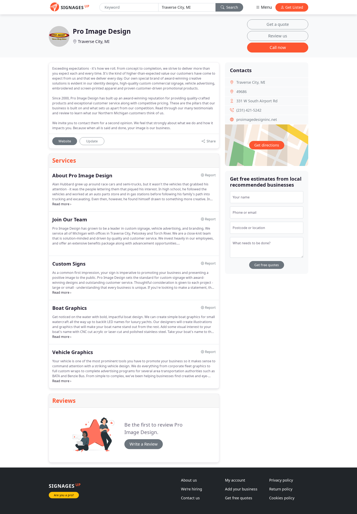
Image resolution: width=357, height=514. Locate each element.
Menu (266, 7)
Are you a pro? (64, 495)
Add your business (241, 489)
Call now (278, 47)
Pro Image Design (102, 31)
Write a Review (144, 444)
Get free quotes (266, 265)
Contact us (190, 497)
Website (64, 141)
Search (231, 7)
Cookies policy (281, 497)
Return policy (280, 489)
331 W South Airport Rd (256, 100)
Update (92, 141)
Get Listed (293, 7)
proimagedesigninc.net (256, 119)
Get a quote (278, 24)
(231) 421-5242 (248, 110)
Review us (277, 36)
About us (189, 480)
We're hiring (191, 489)
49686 (241, 91)
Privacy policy (281, 480)
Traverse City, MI (93, 41)
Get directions (266, 145)
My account (235, 480)
